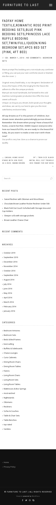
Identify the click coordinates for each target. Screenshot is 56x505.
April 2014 (8, 297)
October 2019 (9, 252)
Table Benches (10, 420)
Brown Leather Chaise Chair (16, 220)
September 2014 (11, 275)
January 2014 (9, 311)
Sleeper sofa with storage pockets (19, 215)
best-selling (9, 344)
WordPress (35, 496)
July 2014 (7, 284)
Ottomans (8, 402)
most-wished (9, 393)
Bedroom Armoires (12, 330)
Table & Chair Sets (12, 415)
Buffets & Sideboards (13, 348)
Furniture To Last (21, 5)
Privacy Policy (10, 466)
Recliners (8, 406)
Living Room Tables (12, 384)
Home (6, 462)
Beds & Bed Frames (12, 339)
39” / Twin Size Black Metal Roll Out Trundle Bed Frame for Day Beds (41, 162)
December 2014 (10, 261)
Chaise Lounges (11, 353)
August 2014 (9, 279)
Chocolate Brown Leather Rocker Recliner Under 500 (26, 203)
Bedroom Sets (10, 335)
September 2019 (11, 257)
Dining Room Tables (12, 366)
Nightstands (9, 397)
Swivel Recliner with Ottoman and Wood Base (24, 199)
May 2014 (8, 293)
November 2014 (10, 266)
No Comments (33, 58)
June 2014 (8, 288)
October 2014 (9, 270)
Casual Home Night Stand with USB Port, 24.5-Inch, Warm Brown (13, 160)
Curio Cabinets (10, 357)
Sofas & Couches (11, 411)
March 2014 (9, 302)
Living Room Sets (11, 379)
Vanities (7, 429)
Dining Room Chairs (12, 362)
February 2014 (10, 306)
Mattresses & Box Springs (15, 388)
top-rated (8, 424)
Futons (7, 371)
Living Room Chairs (12, 375)
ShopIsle (19, 496)
